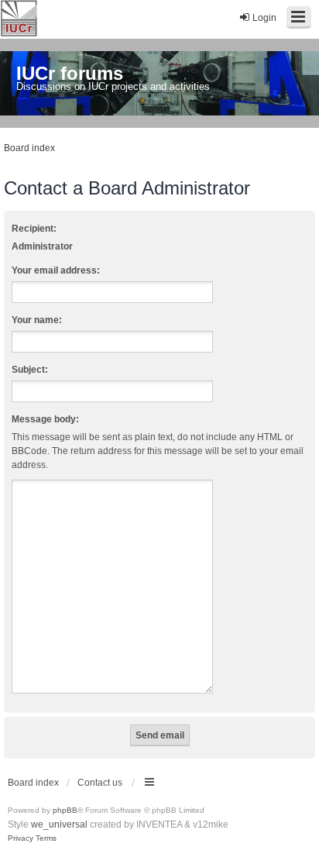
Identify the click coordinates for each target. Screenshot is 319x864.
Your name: (37, 320)
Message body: (45, 419)
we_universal (59, 824)
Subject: (30, 369)
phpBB (65, 810)
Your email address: (56, 270)
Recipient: (34, 228)
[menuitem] (20, 838)
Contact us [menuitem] (99, 782)
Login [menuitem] (264, 17)
